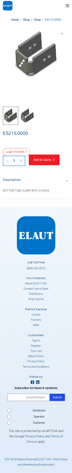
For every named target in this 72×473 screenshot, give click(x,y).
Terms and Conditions (36, 366)
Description (12, 180)
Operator (39, 416)
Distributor (39, 410)
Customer (39, 422)
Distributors (36, 293)
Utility (36, 324)
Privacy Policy (36, 361)
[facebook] (33, 382)
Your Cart (36, 351)
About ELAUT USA (36, 283)
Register (36, 345)
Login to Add (15, 151)
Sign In (36, 340)
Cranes (36, 314)
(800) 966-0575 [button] (36, 268)
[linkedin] (38, 382)
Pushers (36, 319)
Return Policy (36, 356)
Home (15, 20)
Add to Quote (42, 160)
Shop (26, 20)
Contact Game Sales (36, 288)
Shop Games (36, 299)
